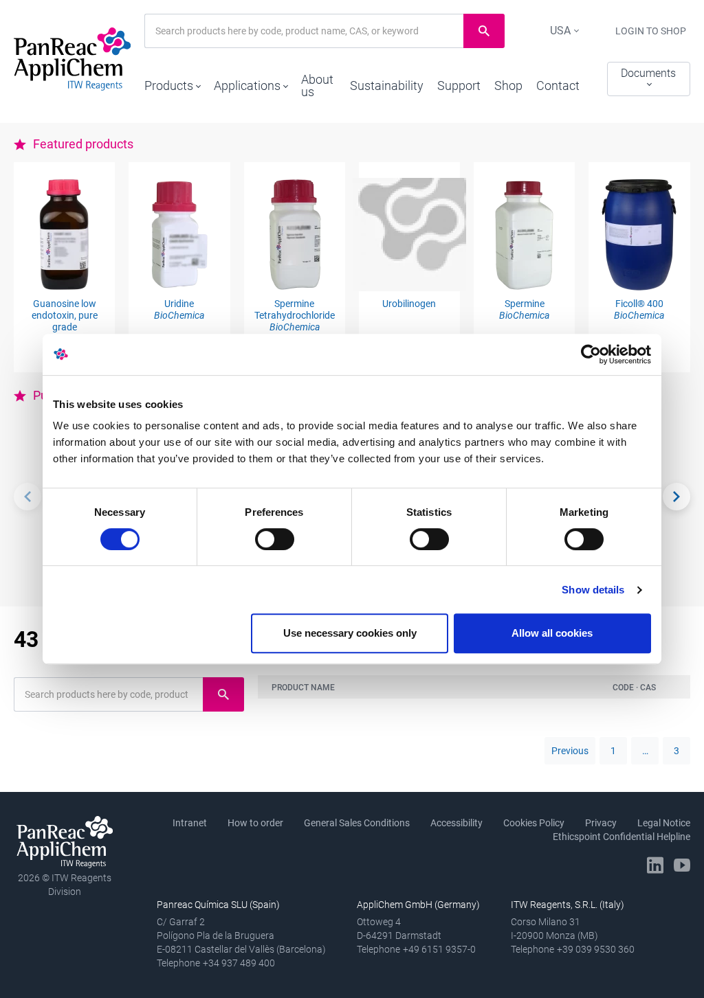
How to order (255, 822)
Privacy (601, 822)
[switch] (274, 539)
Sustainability (387, 85)
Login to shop (650, 30)
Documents (648, 73)
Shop (508, 85)
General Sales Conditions (357, 822)
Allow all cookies (552, 633)
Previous (569, 750)
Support (459, 85)
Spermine (524, 309)
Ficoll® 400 (639, 309)
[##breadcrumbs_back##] (27, 496)
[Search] (676, 496)
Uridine (179, 309)
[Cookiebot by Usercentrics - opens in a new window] (591, 354)
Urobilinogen (409, 303)
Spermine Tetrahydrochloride (294, 315)
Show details (593, 590)
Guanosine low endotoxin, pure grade (65, 315)
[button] (172, 82)
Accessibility (456, 822)
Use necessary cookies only (350, 633)
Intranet (190, 822)
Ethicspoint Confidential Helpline (621, 836)
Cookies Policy (533, 822)
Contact (558, 85)
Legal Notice (663, 822)
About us (317, 85)
